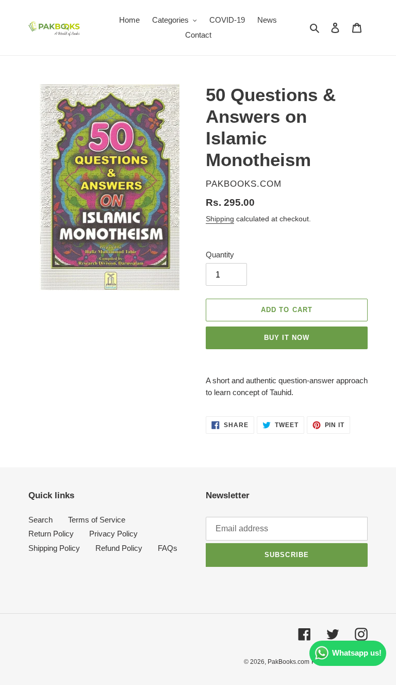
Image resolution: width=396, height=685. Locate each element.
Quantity (220, 254)
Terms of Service (96, 519)
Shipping (220, 219)
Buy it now (286, 337)
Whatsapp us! (357, 652)
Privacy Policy (113, 533)
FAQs (167, 548)
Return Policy (51, 533)
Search (40, 519)
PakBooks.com (288, 661)
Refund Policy (118, 548)
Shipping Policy (54, 548)
